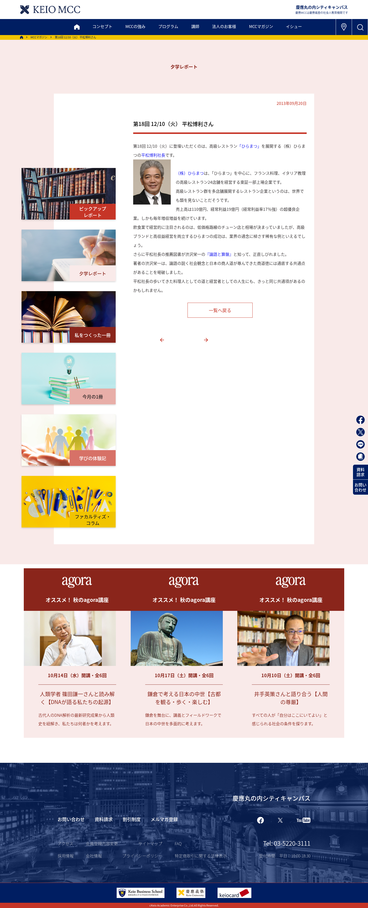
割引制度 (132, 819)
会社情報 (94, 856)
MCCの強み (135, 26)
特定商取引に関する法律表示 (201, 856)
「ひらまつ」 (249, 146)
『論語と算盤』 (219, 254)
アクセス (65, 843)
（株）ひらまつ (190, 173)
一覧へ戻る (220, 310)
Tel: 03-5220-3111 (286, 843)
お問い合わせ (360, 487)
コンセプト (102, 26)
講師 (195, 26)
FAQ (178, 843)
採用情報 (66, 856)
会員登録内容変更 (102, 843)
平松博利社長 (153, 155)
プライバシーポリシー (142, 856)
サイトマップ (150, 843)
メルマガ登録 (164, 819)
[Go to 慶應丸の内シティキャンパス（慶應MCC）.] (21, 37)
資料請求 (360, 472)
